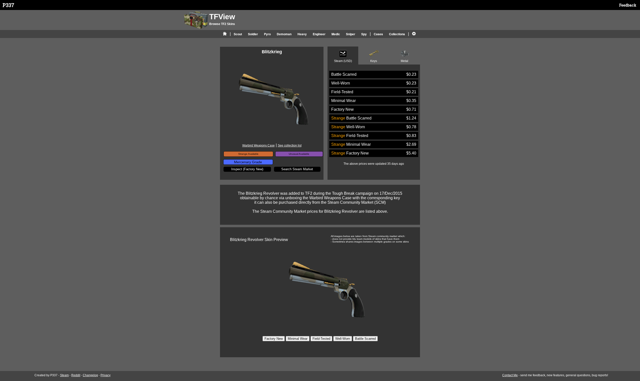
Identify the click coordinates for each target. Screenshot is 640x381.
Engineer (319, 34)
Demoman (284, 34)
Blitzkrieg (272, 51)
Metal (404, 61)
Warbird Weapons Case (258, 145)
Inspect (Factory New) (247, 169)
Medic (336, 34)
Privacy (105, 375)
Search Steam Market (297, 169)
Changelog (90, 375)
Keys (373, 61)
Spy (364, 34)
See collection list (290, 145)
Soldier (253, 34)
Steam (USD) (343, 61)
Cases (378, 34)
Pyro (267, 34)
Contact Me (510, 375)
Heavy (302, 34)
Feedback (627, 5)
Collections (397, 34)
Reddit (75, 375)
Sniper (350, 34)
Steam (64, 375)
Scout (238, 34)
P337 (8, 5)
